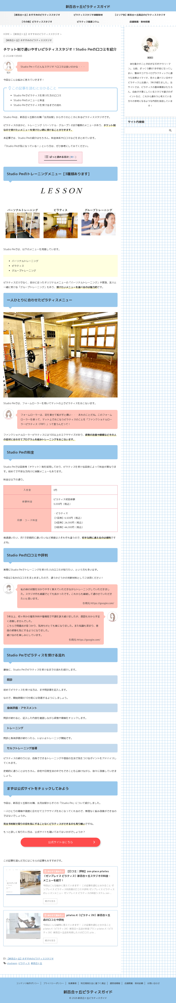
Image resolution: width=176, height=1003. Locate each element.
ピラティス (24, 963)
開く (73, 156)
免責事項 (72, 983)
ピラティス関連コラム (88, 21)
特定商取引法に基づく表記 (93, 983)
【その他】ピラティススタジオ (36, 21)
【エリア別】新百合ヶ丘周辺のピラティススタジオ (139, 14)
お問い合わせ (153, 983)
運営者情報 (115, 983)
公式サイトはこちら (60, 842)
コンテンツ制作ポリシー (27, 983)
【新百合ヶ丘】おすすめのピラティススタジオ (36, 14)
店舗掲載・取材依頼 (140, 21)
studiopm (12, 963)
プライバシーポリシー (53, 983)
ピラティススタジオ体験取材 (88, 14)
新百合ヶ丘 (36, 963)
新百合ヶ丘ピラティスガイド (88, 6)
